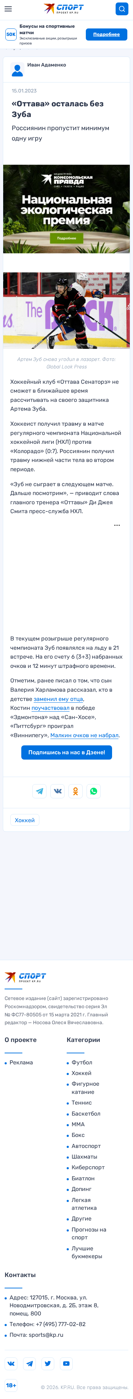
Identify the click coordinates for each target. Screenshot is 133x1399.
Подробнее (106, 34)
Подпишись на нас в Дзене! (66, 752)
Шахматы (84, 1156)
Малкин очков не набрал (84, 735)
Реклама (21, 1062)
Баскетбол (86, 1113)
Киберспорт (88, 1167)
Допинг (82, 1189)
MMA (78, 1124)
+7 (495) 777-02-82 (60, 1324)
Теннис (82, 1102)
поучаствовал (51, 707)
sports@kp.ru (46, 1334)
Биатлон (83, 1178)
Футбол (82, 1062)
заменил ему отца (58, 699)
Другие (82, 1218)
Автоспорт (86, 1146)
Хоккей (25, 820)
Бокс (78, 1135)
